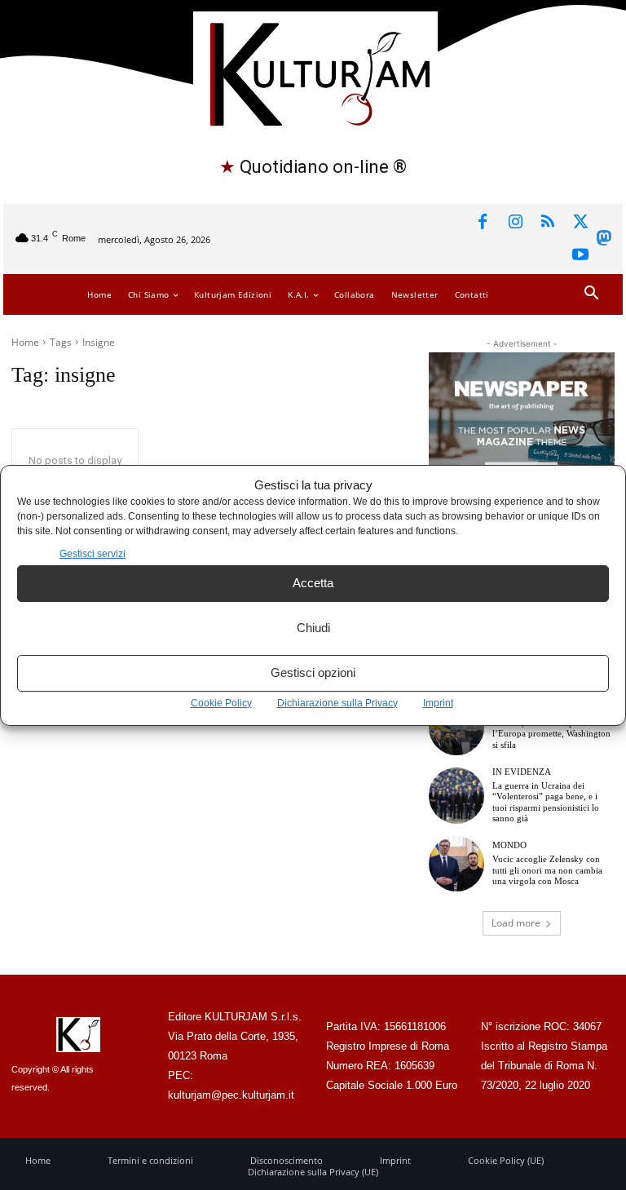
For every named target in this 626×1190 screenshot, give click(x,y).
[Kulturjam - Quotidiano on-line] (315, 72)
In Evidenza (521, 772)
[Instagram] (515, 222)
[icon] (604, 241)
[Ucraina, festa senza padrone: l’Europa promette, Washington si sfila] (456, 727)
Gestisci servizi (93, 554)
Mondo (509, 845)
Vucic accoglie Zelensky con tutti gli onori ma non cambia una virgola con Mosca (547, 869)
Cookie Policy (221, 703)
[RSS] (547, 222)
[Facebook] (482, 222)
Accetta (313, 583)
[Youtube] (580, 255)
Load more (516, 923)
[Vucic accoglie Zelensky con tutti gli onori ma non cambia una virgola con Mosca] (456, 863)
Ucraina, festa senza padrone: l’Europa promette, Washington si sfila (551, 733)
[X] (580, 222)
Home (25, 342)
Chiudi (313, 628)
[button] (591, 294)
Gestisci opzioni (313, 672)
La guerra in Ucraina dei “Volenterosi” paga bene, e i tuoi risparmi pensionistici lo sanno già (545, 802)
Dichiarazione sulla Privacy (337, 703)
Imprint (438, 703)
